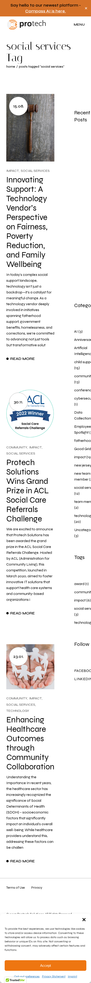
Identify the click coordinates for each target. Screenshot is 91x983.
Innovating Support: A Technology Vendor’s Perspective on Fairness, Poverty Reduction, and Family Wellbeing (27, 222)
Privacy (36, 888)
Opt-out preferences (27, 976)
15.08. (18, 106)
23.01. (18, 656)
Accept (45, 966)
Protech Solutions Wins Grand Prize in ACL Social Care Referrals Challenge (27, 491)
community (16, 447)
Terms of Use (15, 888)
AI (76, 331)
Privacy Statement (54, 976)
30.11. (18, 402)
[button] (84, 919)
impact (12, 171)
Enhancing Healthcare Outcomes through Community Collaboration (30, 743)
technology (17, 711)
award (79, 584)
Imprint (72, 976)
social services (35, 171)
